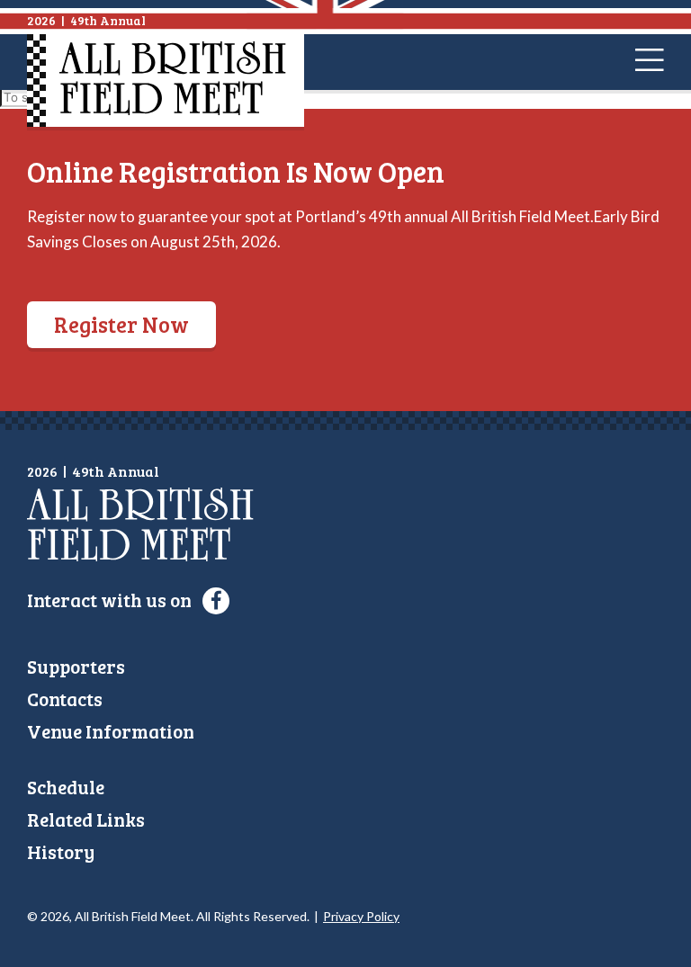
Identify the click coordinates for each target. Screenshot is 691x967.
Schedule (65, 786)
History (60, 851)
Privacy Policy (361, 916)
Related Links (86, 819)
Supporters (76, 666)
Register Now (121, 324)
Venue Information (110, 730)
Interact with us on (111, 599)
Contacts (65, 698)
